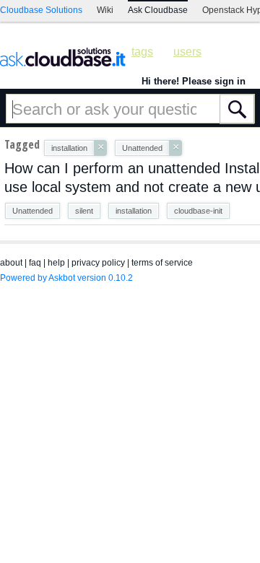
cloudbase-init (198, 210)
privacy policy (98, 263)
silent (84, 210)
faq (35, 263)
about (11, 263)
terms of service (162, 263)
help (56, 263)
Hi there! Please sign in (194, 81)
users (187, 51)
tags (142, 51)
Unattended (32, 210)
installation (134, 210)
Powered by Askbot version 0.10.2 (66, 278)
